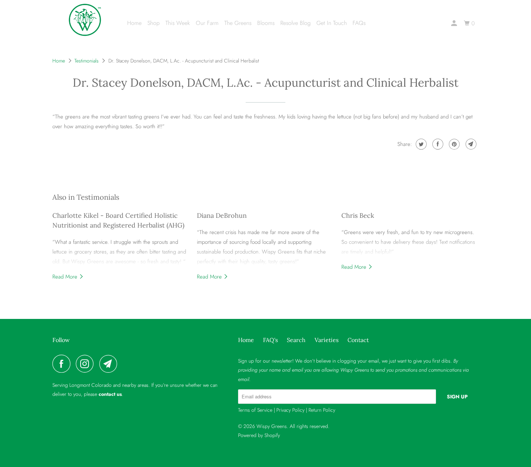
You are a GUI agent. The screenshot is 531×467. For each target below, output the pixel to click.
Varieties (326, 339)
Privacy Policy (290, 410)
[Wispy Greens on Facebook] (63, 364)
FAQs (359, 23)
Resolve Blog (295, 23)
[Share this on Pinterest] (453, 144)
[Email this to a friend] (470, 144)
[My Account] (454, 23)
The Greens (237, 23)
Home (134, 23)
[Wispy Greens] (84, 20)
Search (296, 339)
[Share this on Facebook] (437, 144)
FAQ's (270, 339)
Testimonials (86, 60)
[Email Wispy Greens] (110, 364)
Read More (65, 277)
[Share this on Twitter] (420, 144)
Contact (358, 339)
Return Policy (321, 410)
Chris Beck (357, 215)
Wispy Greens (271, 426)
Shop (153, 23)
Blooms (266, 23)
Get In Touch (331, 23)
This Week (177, 23)
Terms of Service (255, 410)
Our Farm (207, 23)
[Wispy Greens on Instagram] (87, 364)
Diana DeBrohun (222, 215)
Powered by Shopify (259, 435)
